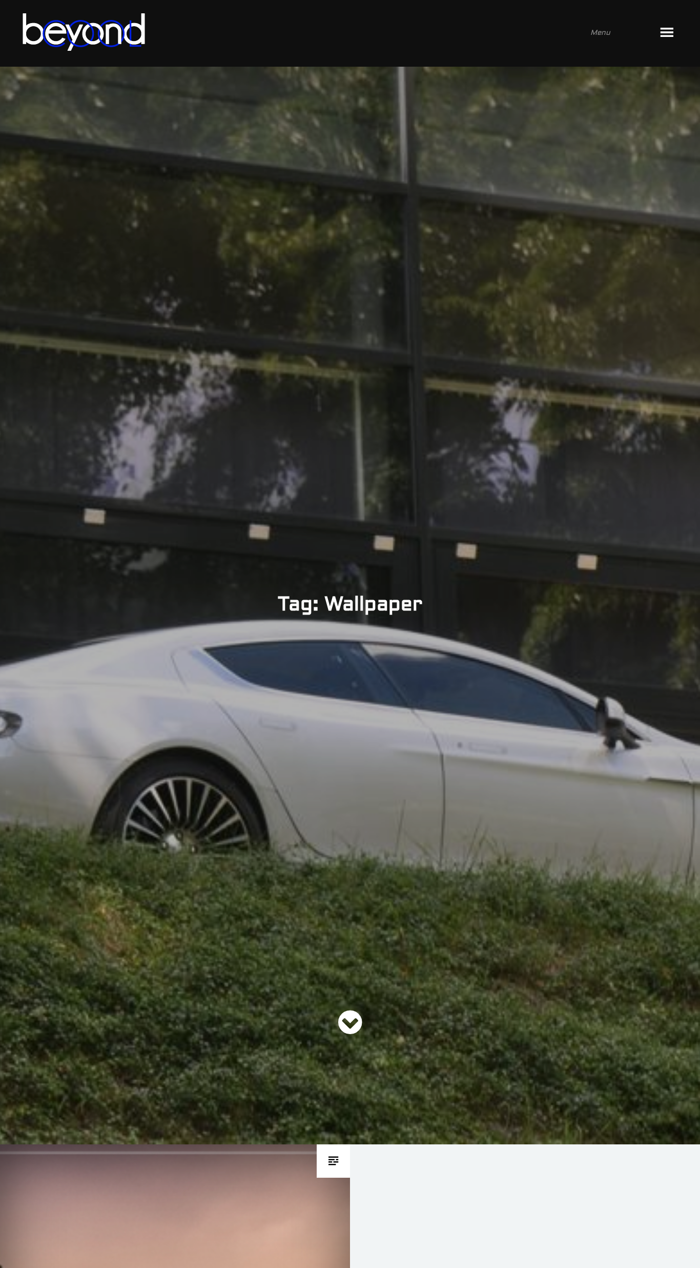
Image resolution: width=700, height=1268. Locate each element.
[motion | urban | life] (336, 33)
